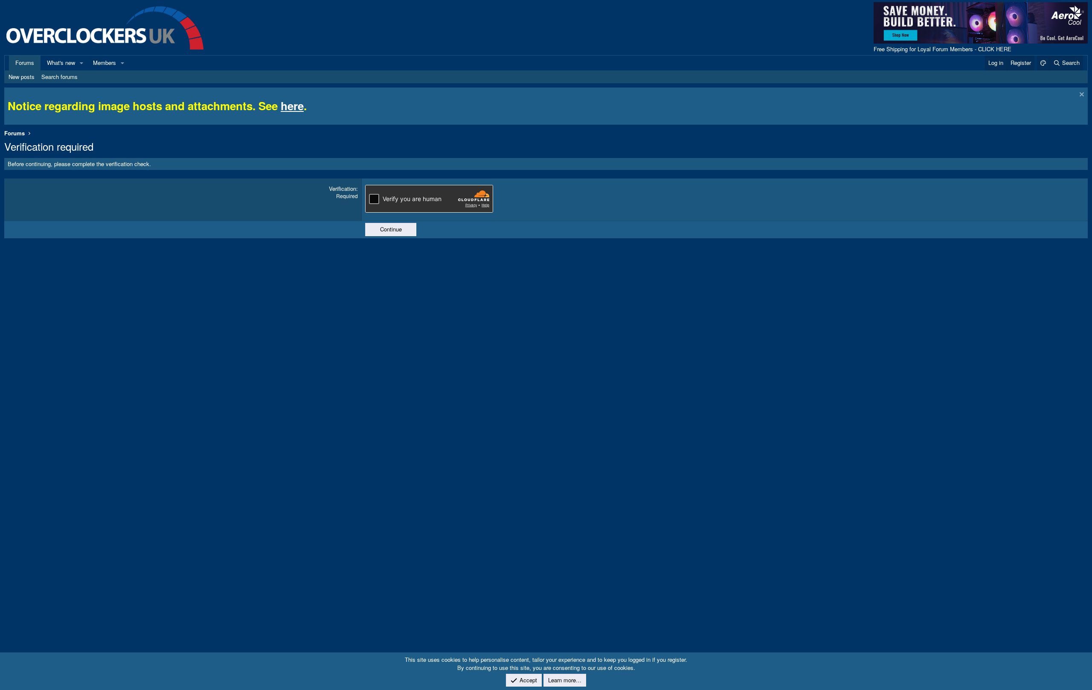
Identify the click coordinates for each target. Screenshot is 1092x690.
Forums (24, 62)
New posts (22, 77)
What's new (61, 62)
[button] (81, 63)
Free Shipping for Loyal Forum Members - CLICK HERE (942, 49)
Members (104, 62)
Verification (342, 188)
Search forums (59, 77)
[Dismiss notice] (1080, 95)
